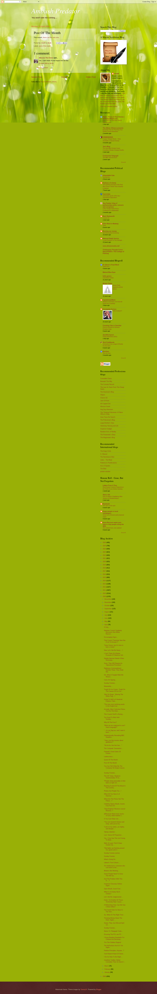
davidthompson (108, 335)
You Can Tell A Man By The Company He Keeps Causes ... (114, 768)
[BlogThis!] (59, 43)
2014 (104, 580)
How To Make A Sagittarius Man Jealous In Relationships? (112, 497)
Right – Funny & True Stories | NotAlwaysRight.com (113, 118)
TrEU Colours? (117, 311)
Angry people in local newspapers (110, 512)
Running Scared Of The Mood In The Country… (115, 786)
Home (64, 77)
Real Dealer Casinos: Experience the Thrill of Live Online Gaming (113, 488)
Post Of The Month (110, 763)
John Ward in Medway (110, 224)
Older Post (91, 77)
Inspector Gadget (106, 429)
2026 (104, 542)
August (107, 612)
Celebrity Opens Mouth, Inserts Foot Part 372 (114, 804)
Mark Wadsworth (109, 216)
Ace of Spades (105, 466)
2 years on (106, 218)
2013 (104, 584)
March (106, 966)
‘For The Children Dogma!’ (112, 942)
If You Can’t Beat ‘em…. (112, 819)
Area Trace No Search (107, 417)
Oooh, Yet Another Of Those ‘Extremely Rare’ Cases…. (113, 901)
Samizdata (106, 194)
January (107, 972)
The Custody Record (107, 384)
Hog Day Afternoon (106, 409)
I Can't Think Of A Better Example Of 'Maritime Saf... (114, 654)
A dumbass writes (108, 278)
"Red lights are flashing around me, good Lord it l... (114, 849)
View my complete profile (108, 106)
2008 (104, 976)
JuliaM (116, 74)
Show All (123, 162)
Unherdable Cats (108, 175)
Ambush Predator (55, 10)
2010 (104, 593)
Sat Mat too (106, 177)
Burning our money (110, 231)
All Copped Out (105, 403)
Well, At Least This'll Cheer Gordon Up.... (113, 844)
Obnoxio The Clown (46, 58)
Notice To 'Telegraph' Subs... (113, 931)
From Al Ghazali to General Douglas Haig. (111, 328)
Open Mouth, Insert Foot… (113, 889)
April (106, 624)
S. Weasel (103, 454)
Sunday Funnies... (110, 683)
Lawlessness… (109, 756)
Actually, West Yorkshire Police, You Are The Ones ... (114, 710)
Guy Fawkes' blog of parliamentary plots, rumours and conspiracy (113, 205)
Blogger (98, 989)
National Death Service (111, 238)
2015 (104, 577)
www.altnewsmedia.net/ (111, 246)
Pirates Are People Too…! (112, 791)
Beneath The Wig (106, 381)
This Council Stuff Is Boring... (114, 714)
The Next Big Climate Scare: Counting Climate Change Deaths (113, 149)
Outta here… (107, 266)
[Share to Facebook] (64, 43)
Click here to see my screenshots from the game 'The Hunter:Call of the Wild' (112, 102)
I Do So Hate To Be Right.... (113, 957)
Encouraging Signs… (111, 637)
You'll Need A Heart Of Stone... (114, 954)
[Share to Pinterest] (66, 43)
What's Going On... (110, 859)
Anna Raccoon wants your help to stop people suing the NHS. (113, 524)
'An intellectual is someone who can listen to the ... (114, 866)
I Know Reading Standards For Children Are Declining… (114, 938)
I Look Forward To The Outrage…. (113, 240)
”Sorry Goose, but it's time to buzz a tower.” (113, 646)
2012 (104, 587)
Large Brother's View (107, 423)
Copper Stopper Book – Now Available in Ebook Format (112, 140)
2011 (104, 590)
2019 (104, 565)
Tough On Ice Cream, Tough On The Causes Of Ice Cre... (114, 690)
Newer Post (36, 77)
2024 (104, 549)
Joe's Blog (106, 146)
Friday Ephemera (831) (110, 336)
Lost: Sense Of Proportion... (113, 835)
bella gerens (107, 276)
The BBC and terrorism (110, 157)
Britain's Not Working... (111, 871)
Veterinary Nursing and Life (109, 426)
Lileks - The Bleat (106, 460)
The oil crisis (107, 353)
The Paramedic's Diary (107, 434)
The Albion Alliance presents (113, 128)
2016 (104, 574)
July (106, 615)
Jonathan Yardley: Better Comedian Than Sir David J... (114, 961)
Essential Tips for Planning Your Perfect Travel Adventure (113, 130)
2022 (104, 555)
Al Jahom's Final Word (111, 265)
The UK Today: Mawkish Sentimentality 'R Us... (112, 777)
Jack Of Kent (104, 401)
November (108, 602)
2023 (104, 552)
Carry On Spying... (110, 680)
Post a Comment (42, 68)
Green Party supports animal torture (118, 287)
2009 (104, 596)
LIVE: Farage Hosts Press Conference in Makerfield (111, 209)
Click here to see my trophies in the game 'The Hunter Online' (112, 97)
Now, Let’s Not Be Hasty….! (113, 650)
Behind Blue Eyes (109, 272)
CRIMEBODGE (108, 137)
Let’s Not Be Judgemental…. (113, 897)
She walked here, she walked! (112, 528)
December (108, 599)
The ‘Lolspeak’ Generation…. (113, 748)
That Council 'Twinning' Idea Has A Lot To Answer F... (115, 641)
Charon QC (104, 398)
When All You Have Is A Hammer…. (112, 795)
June (106, 618)
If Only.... (107, 627)
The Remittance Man (107, 457)
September (108, 608)
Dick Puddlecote (108, 342)
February (107, 969)
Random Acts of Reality (108, 432)
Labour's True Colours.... (112, 862)
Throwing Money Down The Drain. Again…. (113, 919)
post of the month (45, 46)
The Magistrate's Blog (107, 437)
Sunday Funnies (109, 856)
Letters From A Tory (110, 485)
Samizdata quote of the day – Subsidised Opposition (112, 196)
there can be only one (51, 37)
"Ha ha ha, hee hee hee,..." (113, 745)
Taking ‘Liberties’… (110, 832)
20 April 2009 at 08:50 (46, 63)
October (107, 605)
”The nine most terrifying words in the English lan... (114, 705)
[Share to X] (61, 43)
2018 (104, 568)
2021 (104, 558)
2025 (104, 546)
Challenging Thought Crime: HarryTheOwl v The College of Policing (113, 251)
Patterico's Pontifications (108, 463)
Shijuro (102, 395)
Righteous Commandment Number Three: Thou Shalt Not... (113, 670)
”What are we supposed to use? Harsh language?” (114, 726)
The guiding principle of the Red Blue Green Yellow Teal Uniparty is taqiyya (113, 186)
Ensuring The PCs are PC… (113, 934)
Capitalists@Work (109, 300)
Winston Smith (105, 406)
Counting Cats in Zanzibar (112, 325)
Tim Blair (103, 468)
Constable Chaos (106, 378)
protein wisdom (105, 471)
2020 (104, 561)
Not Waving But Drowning (111, 233)
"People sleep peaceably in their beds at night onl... (114, 781)
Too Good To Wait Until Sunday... (111, 718)
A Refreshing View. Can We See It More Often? (114, 906)
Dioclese (106, 351)
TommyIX (84, 989)
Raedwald (106, 504)
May (106, 621)
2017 (104, 571)
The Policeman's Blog (107, 420)
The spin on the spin (109, 505)
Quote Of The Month (111, 760)
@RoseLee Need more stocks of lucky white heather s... (114, 814)
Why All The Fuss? (110, 722)
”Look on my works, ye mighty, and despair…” (114, 827)
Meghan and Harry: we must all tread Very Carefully (112, 302)
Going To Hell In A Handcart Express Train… (113, 700)
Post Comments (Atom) (48, 82)
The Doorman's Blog (107, 392)
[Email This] (57, 43)
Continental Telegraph (110, 156)
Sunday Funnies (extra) (112, 853)
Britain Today (107, 283)
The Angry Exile (105, 451)
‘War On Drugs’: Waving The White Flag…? (113, 695)
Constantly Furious (109, 309)
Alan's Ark (106, 495)
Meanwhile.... (108, 686)
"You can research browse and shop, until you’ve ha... (114, 822)
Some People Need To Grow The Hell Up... (113, 874)
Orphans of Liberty (109, 183)
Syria (104, 225)
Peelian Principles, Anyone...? (114, 950)
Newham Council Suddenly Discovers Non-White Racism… (113, 632)
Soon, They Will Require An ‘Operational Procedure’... (113, 664)
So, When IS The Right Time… (114, 915)
